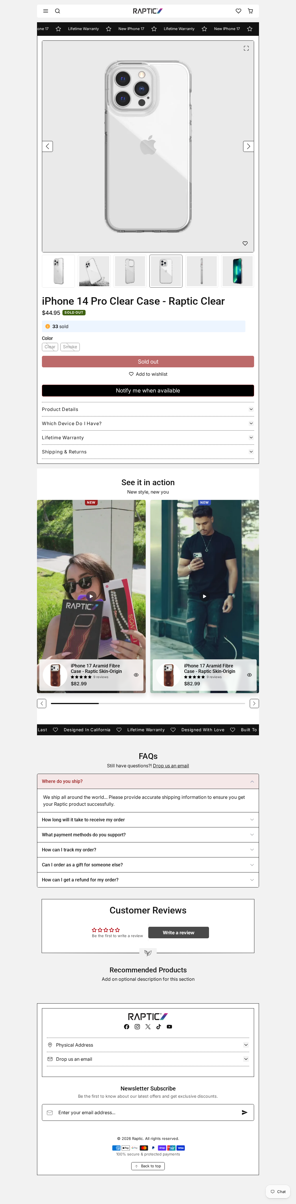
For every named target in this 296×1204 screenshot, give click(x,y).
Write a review (179, 932)
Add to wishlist (151, 374)
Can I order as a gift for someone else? (82, 865)
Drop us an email (171, 765)
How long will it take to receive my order (83, 819)
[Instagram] (137, 1026)
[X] (148, 1026)
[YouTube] (169, 1026)
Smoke (70, 346)
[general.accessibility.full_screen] (246, 48)
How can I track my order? (69, 850)
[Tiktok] (158, 1026)
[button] (46, 11)
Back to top (151, 1166)
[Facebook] (126, 1026)
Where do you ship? (62, 781)
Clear (50, 346)
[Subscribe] (245, 1112)
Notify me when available (148, 390)
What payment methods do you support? (84, 835)
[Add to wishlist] (245, 243)
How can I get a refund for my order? (80, 880)
